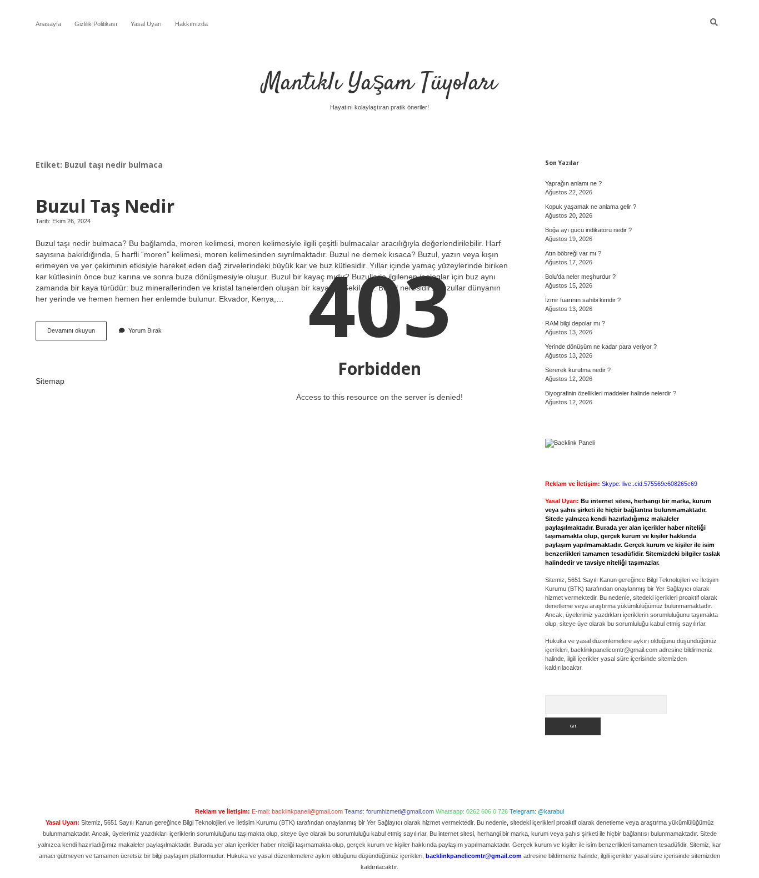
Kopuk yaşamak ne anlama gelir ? (590, 206)
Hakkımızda (191, 24)
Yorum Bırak (145, 330)
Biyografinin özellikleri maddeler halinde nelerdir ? (610, 393)
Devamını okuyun (77, 333)
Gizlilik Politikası (95, 24)
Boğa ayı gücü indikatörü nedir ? (588, 230)
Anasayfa (48, 24)
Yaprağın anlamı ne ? (573, 183)
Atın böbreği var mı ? (573, 253)
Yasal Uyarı (146, 24)
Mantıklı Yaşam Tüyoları (380, 83)
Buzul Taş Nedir (105, 205)
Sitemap (50, 381)
